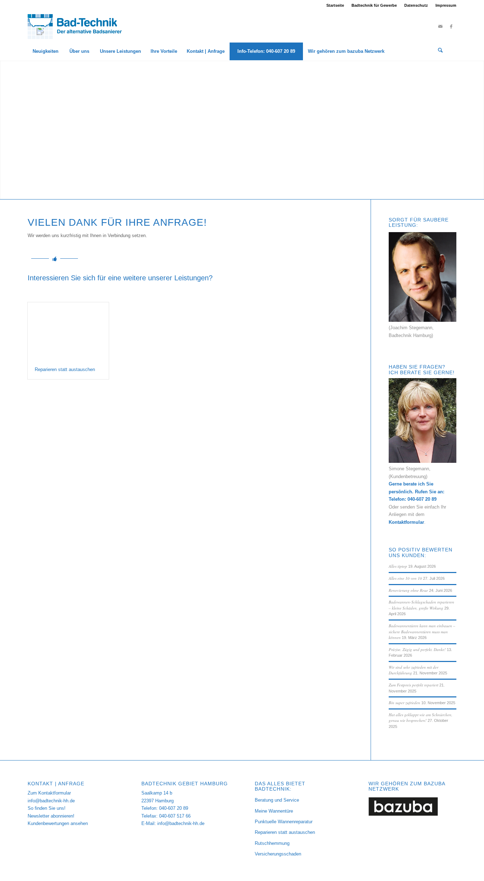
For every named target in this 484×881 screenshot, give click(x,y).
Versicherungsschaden (278, 854)
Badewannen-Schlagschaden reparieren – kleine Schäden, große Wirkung (421, 605)
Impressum (445, 5)
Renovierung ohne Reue (408, 590)
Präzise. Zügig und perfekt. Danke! (417, 649)
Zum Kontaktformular (49, 793)
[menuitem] (335, 5)
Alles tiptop (398, 566)
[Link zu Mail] (440, 26)
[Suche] (440, 51)
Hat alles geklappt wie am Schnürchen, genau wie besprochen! (420, 717)
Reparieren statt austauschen (65, 369)
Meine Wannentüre (274, 811)
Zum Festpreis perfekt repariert (413, 685)
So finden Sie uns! (47, 808)
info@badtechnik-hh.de (51, 800)
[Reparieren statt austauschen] (68, 331)
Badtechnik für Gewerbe (374, 5)
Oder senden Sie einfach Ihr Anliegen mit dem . (417, 514)
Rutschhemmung (272, 843)
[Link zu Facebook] (451, 26)
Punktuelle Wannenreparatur (284, 821)
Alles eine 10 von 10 (405, 578)
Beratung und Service (277, 800)
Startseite (335, 5)
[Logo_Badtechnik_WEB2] (78, 26)
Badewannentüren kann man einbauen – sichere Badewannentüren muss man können (422, 631)
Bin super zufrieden (404, 702)
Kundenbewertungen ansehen (58, 823)
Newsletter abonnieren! (51, 816)
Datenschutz (416, 5)
